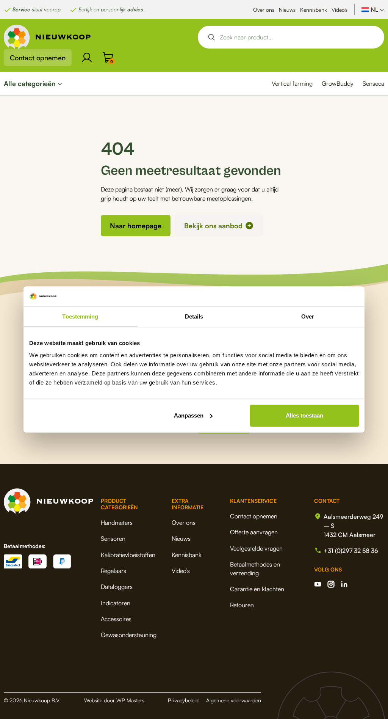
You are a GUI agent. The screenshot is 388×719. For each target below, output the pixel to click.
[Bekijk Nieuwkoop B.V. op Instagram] (331, 584)
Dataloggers (117, 586)
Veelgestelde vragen (256, 548)
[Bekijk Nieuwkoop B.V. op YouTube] (317, 584)
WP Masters (130, 700)
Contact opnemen (38, 57)
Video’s (339, 9)
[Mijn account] (87, 58)
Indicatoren (115, 603)
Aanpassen (188, 415)
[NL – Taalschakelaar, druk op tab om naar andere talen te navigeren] (372, 9)
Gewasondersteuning (128, 635)
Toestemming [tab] (80, 316)
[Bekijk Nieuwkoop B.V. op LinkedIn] (344, 584)
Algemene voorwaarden (233, 700)
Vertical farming (292, 83)
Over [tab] (307, 316)
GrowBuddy (338, 83)
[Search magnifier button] (211, 37)
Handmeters (117, 522)
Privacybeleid (183, 700)
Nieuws (287, 9)
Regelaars (113, 571)
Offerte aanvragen (254, 532)
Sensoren (113, 538)
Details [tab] (194, 316)
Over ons (263, 9)
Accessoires (116, 619)
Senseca (373, 83)
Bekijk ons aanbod (213, 225)
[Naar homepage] (47, 37)
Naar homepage (135, 225)
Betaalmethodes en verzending (255, 568)
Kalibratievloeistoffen (128, 555)
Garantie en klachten (257, 589)
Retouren (242, 605)
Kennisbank (313, 9)
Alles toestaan (304, 415)
